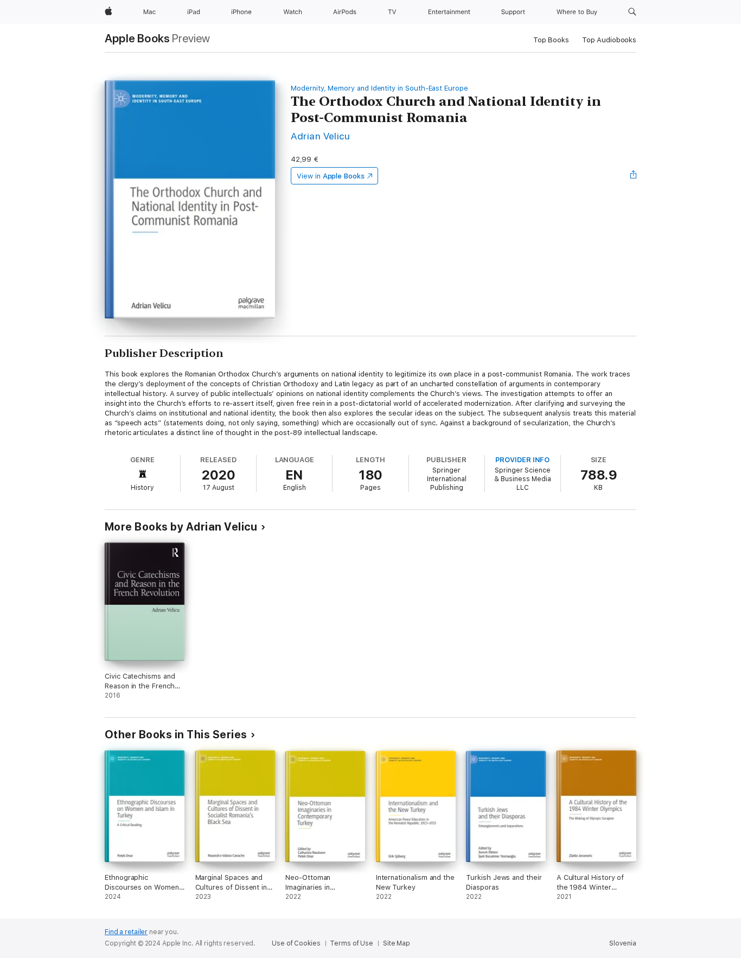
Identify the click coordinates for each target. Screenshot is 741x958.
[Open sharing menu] (633, 175)
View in (331, 176)
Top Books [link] (551, 40)
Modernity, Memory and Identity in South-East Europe (379, 88)
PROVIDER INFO (522, 460)
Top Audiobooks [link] (609, 40)
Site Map (396, 943)
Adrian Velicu (320, 136)
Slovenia (622, 943)
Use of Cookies (296, 943)
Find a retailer (126, 932)
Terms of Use (351, 943)
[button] (632, 12)
